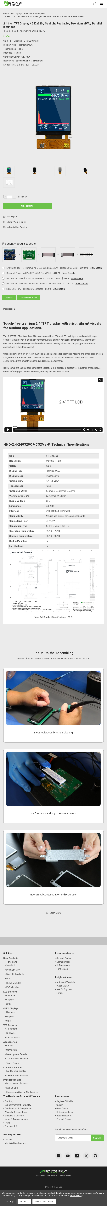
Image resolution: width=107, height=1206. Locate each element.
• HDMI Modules (13, 983)
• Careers (7, 1139)
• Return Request (63, 1115)
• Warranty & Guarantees (15, 1112)
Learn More (55, 913)
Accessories (10, 1042)
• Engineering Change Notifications (21, 1092)
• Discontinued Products (17, 1083)
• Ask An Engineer (63, 989)
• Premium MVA (12, 969)
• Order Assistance (64, 1112)
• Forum (59, 993)
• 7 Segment (11, 1028)
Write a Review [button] (38, 31)
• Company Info (10, 1126)
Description (9, 309)
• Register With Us (64, 1101)
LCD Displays (10, 991)
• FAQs (6, 1122)
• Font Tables (61, 969)
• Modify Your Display (15, 1071)
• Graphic (9, 999)
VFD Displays (10, 1025)
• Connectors (11, 1050)
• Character (10, 995)
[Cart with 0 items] (94, 3)
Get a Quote (12, 216)
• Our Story (8, 1101)
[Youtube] (67, 1155)
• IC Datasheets (62, 965)
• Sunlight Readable (14, 974)
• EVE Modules (12, 987)
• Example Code (62, 962)
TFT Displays (10, 962)
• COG (8, 1004)
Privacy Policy (76, 1195)
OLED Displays (10, 1008)
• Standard (10, 965)
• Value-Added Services (16, 1075)
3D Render (38, 60)
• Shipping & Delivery (13, 1115)
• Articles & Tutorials (65, 982)
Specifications (23, 60)
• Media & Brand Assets (14, 1143)
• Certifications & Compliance (17, 1108)
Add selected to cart (28, 297)
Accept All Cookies (44, 1201)
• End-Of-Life (11, 1088)
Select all (9, 297)
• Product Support (63, 1119)
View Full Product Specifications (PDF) (53, 617)
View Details (96, 268)
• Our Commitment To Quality (17, 1105)
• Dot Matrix (10, 1033)
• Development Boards (16, 1054)
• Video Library (62, 986)
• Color (8, 1021)
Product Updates (12, 1079)
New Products (10, 958)
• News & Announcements (15, 1119)
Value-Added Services (18, 227)
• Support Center (63, 958)
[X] (86, 1155)
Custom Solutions (12, 1067)
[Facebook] (58, 1155)
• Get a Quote (61, 1108)
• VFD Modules (12, 1037)
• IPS (7, 978)
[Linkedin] (77, 1155)
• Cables (9, 1045)
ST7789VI (26, 56)
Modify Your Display (16, 222)
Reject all (24, 1201)
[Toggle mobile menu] (101, 3)
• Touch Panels (12, 1063)
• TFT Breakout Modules (16, 1058)
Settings (9, 1201)
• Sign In (59, 1105)
